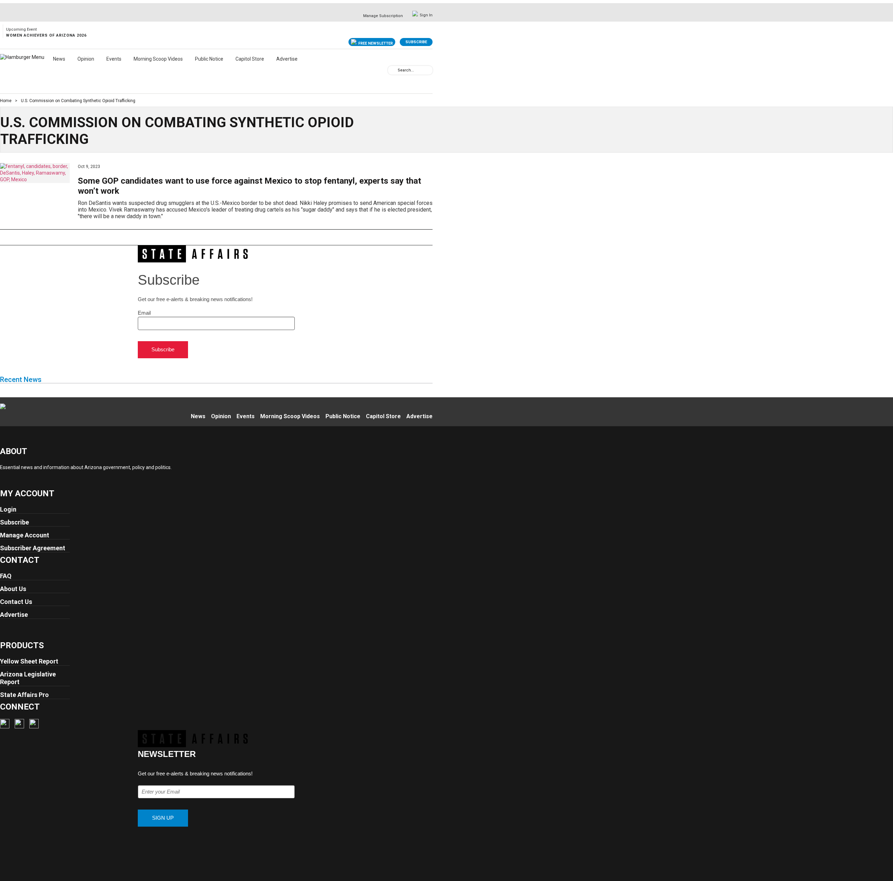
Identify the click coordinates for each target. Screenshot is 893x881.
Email (144, 312)
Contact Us (16, 601)
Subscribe (416, 42)
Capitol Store (249, 59)
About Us (13, 588)
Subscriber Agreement (32, 548)
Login (8, 509)
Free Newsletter (375, 43)
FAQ (6, 576)
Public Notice (209, 59)
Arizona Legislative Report (28, 678)
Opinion (85, 59)
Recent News (21, 379)
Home (6, 100)
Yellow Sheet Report (29, 661)
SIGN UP (163, 818)
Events (113, 59)
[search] (393, 70)
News (59, 59)
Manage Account (24, 535)
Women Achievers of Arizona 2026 (46, 35)
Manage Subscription (383, 16)
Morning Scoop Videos (158, 59)
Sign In (426, 15)
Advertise (287, 59)
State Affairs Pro (24, 694)
